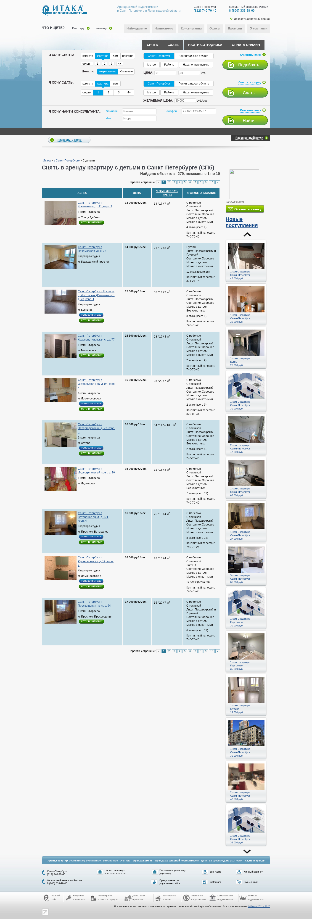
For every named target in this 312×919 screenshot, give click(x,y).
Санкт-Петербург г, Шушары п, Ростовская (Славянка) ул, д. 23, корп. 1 (96, 295)
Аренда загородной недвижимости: (177, 860)
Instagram (215, 882)
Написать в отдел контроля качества (115, 871)
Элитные (125, 860)
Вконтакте (215, 871)
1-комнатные (76, 860)
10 (211, 182)
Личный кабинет (253, 871)
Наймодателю (137, 28)
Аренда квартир (58, 860)
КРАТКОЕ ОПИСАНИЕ (201, 193)
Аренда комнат (142, 860)
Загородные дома (219, 860)
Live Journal (250, 882)
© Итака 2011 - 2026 (259, 906)
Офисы (214, 28)
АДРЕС (82, 193)
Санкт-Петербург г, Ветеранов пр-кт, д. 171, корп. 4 (93, 517)
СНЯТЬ (152, 45)
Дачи (204, 860)
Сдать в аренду (254, 860)
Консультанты (191, 28)
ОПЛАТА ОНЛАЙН (246, 45)
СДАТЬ (173, 45)
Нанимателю (164, 28)
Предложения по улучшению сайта (169, 882)
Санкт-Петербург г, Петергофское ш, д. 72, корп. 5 (96, 428)
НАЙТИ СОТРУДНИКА (205, 45)
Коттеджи (236, 860)
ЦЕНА (137, 193)
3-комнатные (110, 860)
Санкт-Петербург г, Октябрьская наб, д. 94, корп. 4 (96, 383)
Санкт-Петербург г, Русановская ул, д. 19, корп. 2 (96, 561)
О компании (258, 28)
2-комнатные (93, 860)
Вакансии (235, 28)
